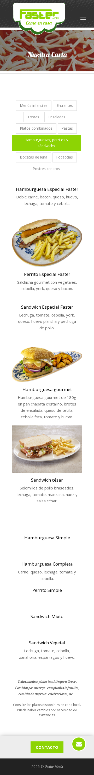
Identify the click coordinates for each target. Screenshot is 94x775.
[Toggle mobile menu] (83, 18)
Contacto (47, 747)
